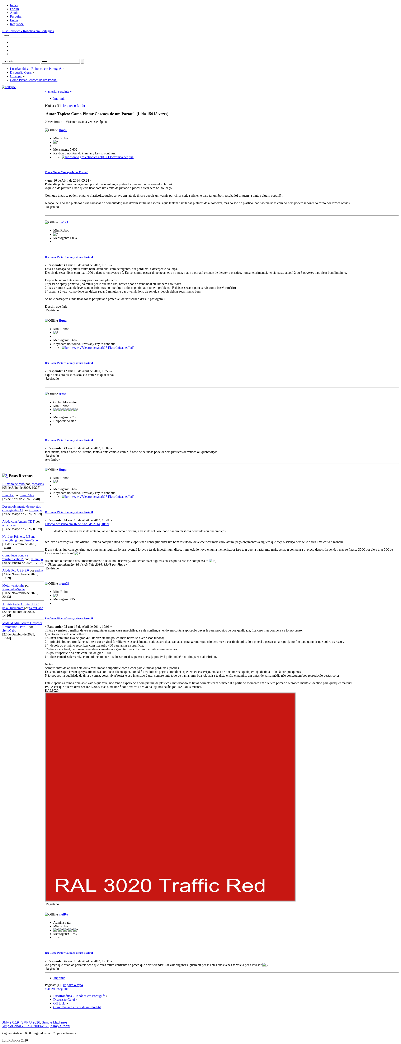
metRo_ (64, 914)
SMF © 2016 (30, 1022)
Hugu (63, 130)
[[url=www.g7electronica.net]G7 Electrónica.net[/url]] (98, 157)
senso (62, 394)
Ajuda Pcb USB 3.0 (15, 570)
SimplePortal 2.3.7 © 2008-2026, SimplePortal (36, 1026)
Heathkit (8, 495)
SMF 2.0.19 (10, 1022)
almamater (9, 525)
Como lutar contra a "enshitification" (15, 557)
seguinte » (65, 91)
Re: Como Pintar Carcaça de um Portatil (69, 256)
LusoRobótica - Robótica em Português (28, 31)
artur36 (64, 583)
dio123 (63, 222)
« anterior (51, 91)
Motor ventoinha (13, 585)
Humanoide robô (13, 484)
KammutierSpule (13, 589)
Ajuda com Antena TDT (18, 521)
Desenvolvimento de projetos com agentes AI (21, 508)
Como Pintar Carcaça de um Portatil (66, 172)
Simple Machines (54, 1022)
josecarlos (37, 484)
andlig (39, 570)
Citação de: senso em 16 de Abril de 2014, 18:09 (77, 524)
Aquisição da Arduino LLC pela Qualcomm (20, 606)
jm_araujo (35, 510)
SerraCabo (27, 495)
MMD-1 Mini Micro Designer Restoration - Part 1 (22, 625)
